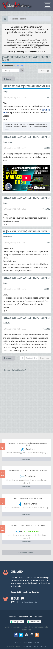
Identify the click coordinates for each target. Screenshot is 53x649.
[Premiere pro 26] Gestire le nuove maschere (28, 526)
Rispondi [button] (9, 79)
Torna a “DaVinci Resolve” (15, 370)
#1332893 (46, 242)
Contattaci (38, 616)
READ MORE (26, 459)
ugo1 (7, 91)
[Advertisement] (26, 404)
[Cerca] (22, 70)
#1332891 (46, 148)
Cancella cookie (13, 646)
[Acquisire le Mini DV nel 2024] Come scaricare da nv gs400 (27, 444)
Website (12, 616)
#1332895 (46, 329)
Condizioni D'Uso (25, 616)
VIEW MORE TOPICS (26, 552)
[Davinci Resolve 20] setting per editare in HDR (27, 86)
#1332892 (46, 209)
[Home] (5, 19)
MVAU (7, 323)
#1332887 (46, 97)
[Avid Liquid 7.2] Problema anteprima (28, 498)
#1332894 (46, 289)
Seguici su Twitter (24, 600)
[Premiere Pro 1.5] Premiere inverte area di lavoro (28, 471)
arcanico (8, 142)
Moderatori (18, 65)
